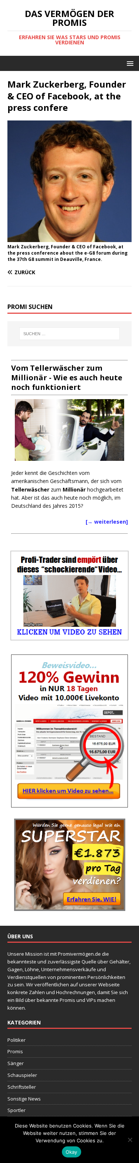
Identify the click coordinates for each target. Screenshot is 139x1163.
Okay (71, 1152)
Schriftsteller (21, 1087)
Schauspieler (22, 1075)
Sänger (15, 1063)
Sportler (16, 1110)
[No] (129, 1139)
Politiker (16, 1040)
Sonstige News (24, 1098)
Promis (15, 1051)
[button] (128, 63)
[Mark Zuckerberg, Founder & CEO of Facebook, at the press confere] (69, 237)
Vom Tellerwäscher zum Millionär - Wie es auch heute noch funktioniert (66, 377)
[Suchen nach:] (70, 333)
